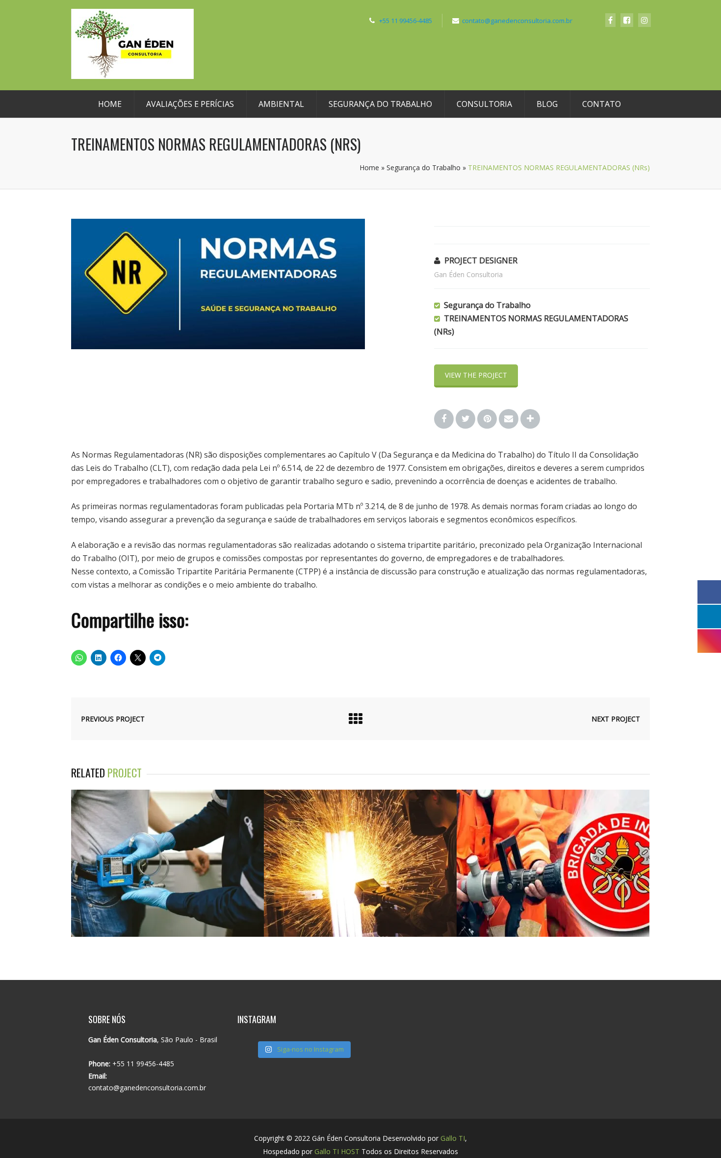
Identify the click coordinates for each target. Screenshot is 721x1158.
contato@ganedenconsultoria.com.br (517, 20)
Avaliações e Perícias (190, 104)
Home (110, 104)
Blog (547, 104)
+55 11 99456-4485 (405, 20)
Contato (601, 104)
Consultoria (484, 104)
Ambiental (281, 104)
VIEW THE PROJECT (476, 375)
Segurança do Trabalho (380, 104)
